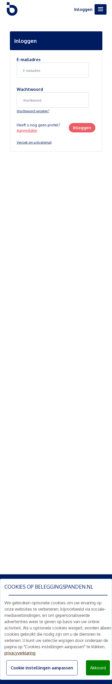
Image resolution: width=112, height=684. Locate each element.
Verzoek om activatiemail (34, 142)
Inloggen (83, 9)
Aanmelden (27, 130)
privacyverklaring (19, 653)
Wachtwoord (30, 89)
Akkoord (98, 667)
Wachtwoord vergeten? (33, 111)
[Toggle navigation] (101, 9)
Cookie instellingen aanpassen (42, 667)
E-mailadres (29, 59)
